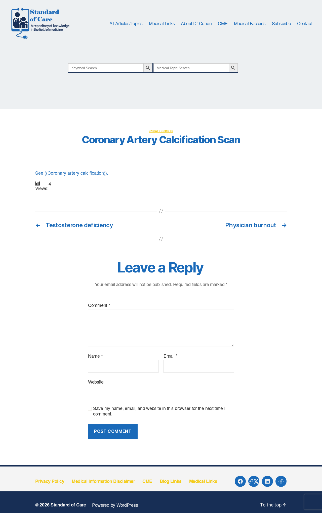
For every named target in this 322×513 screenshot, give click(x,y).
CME (223, 23)
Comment (99, 305)
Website (96, 381)
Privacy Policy (49, 481)
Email (170, 356)
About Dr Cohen (196, 23)
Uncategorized (161, 130)
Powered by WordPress (115, 504)
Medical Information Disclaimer (103, 481)
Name (95, 356)
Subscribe (281, 23)
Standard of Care (68, 504)
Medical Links (162, 23)
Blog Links (171, 481)
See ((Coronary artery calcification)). (71, 172)
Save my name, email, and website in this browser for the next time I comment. (159, 410)
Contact (304, 23)
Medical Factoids (250, 23)
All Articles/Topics (126, 23)
